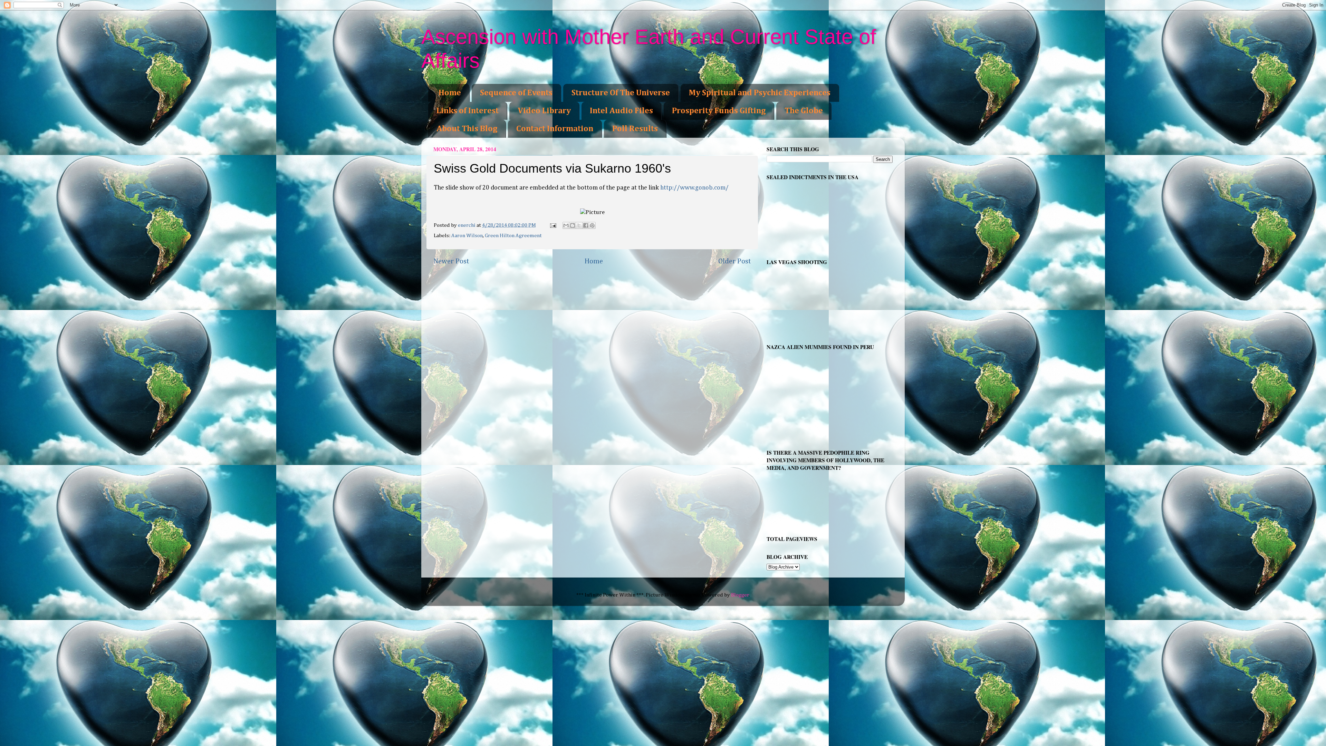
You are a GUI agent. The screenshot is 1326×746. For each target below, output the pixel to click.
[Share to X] (579, 225)
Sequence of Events (516, 93)
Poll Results (635, 129)
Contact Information (554, 129)
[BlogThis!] (572, 225)
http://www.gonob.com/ (694, 188)
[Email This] (566, 225)
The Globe (804, 111)
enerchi (467, 225)
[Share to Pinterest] (592, 225)
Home (450, 93)
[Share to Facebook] (585, 225)
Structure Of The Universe (620, 93)
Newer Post (451, 261)
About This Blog (466, 129)
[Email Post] (553, 225)
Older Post (734, 261)
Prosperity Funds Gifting (719, 111)
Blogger (740, 595)
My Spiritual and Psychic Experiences (759, 93)
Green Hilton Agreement (513, 235)
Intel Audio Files (621, 111)
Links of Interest (467, 111)
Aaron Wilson (467, 235)
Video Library (544, 111)
